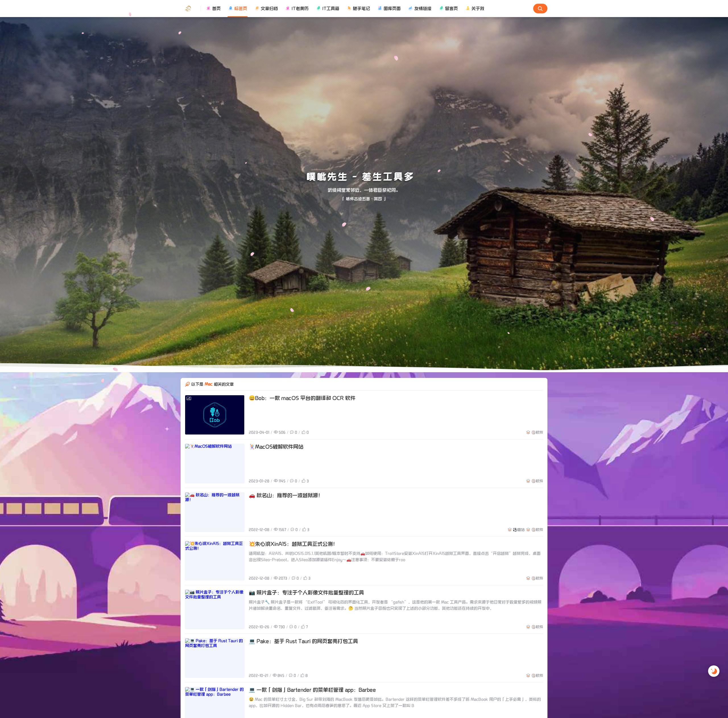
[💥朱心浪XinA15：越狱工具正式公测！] (215, 561)
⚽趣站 (519, 529)
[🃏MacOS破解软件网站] (215, 463)
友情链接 (422, 8)
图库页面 (392, 8)
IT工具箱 (330, 8)
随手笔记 (361, 8)
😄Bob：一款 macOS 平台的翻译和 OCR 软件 (302, 398)
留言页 (451, 8)
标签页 (240, 8)
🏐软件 (537, 432)
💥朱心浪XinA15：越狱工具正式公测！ (293, 544)
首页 (216, 8)
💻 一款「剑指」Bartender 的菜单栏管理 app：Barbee (312, 690)
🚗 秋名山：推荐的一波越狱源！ (286, 495)
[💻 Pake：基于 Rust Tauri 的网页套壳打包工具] (215, 658)
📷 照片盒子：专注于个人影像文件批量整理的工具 (306, 593)
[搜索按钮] (540, 8)
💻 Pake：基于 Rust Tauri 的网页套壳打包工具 (303, 641)
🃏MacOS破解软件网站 (276, 447)
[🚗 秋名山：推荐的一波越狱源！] (215, 512)
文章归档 (269, 8)
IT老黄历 (300, 8)
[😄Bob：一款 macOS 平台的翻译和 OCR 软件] (215, 415)
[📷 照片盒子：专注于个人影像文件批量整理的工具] (215, 609)
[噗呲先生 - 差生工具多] (191, 8)
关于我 (477, 8)
